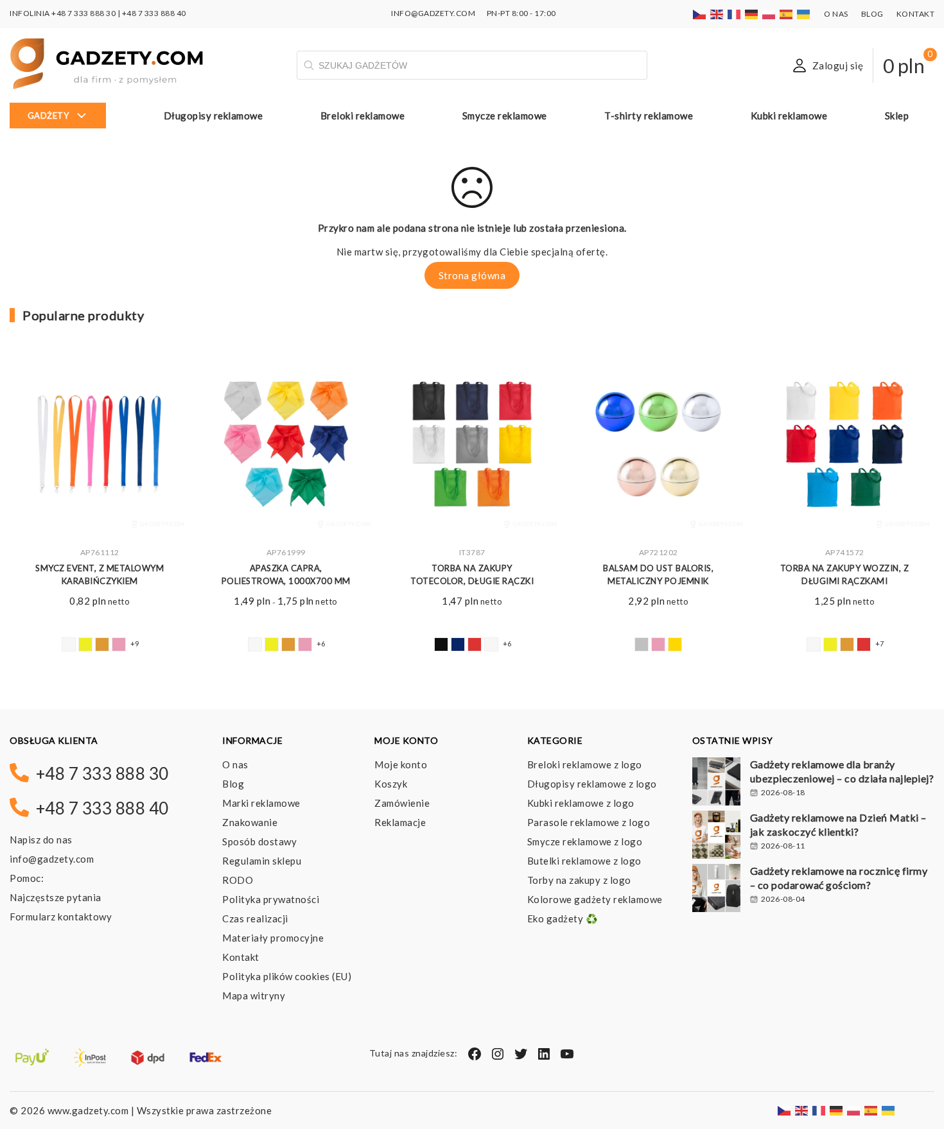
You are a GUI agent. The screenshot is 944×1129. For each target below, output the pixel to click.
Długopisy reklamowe (213, 115)
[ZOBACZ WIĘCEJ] (99, 446)
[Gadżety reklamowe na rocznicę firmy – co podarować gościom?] (716, 889)
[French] (735, 13)
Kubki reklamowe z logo (580, 803)
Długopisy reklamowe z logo (592, 783)
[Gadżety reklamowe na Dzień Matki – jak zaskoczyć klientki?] (716, 836)
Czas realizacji (255, 918)
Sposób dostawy (259, 841)
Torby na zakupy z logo (579, 880)
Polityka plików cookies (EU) (286, 976)
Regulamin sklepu (261, 860)
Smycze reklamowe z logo (585, 841)
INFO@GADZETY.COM (433, 13)
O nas (836, 14)
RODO (237, 880)
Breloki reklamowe (362, 115)
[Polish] (769, 13)
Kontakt (915, 14)
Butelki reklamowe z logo (584, 860)
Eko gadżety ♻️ (563, 918)
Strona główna (472, 275)
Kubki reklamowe (789, 115)
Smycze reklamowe (504, 115)
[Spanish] (787, 13)
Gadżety (48, 115)
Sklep (897, 115)
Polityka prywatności (270, 899)
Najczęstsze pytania (55, 897)
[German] (752, 13)
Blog (872, 14)
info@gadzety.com (52, 859)
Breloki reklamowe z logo (584, 764)
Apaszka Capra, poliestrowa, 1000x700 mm (286, 575)
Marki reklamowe (261, 803)
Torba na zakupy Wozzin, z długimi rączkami (844, 575)
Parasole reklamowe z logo (589, 822)
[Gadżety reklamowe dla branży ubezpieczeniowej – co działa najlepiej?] (716, 783)
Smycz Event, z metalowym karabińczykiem (99, 575)
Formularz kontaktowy (61, 916)
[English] (717, 13)
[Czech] (700, 13)
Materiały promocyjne (273, 938)
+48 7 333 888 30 (83, 13)
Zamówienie (402, 803)
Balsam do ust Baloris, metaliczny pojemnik (658, 575)
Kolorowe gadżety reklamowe (595, 899)
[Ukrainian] (804, 13)
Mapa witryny (253, 995)
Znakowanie (249, 822)
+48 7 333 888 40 (154, 13)
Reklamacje (400, 822)
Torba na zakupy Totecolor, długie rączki (472, 575)
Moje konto (400, 764)
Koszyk (390, 783)
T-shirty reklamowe (648, 115)
